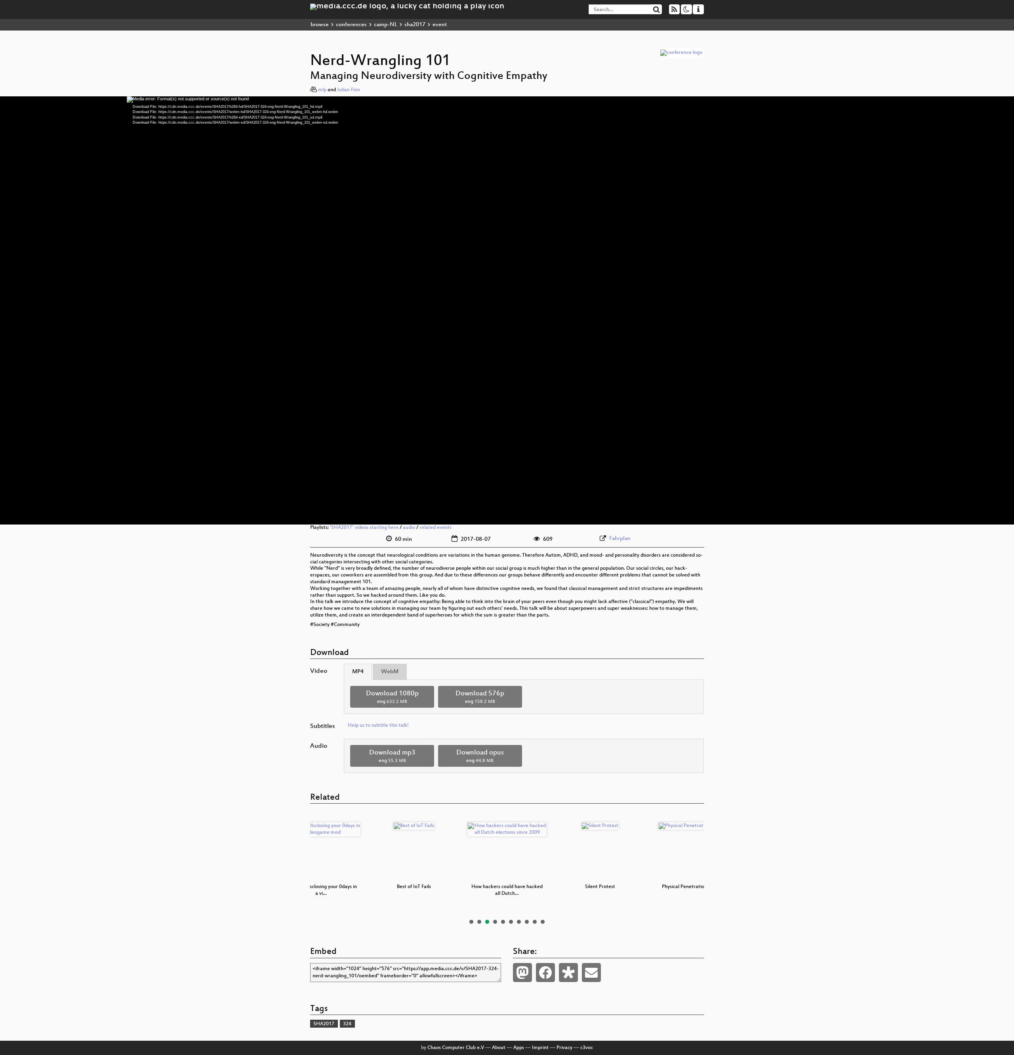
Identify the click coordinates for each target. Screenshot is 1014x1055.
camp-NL (385, 24)
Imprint (540, 1048)
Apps (518, 1048)
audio (409, 527)
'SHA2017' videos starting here (364, 527)
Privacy (564, 1048)
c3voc (586, 1048)
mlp (322, 90)
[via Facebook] (545, 972)
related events (435, 527)
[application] (507, 310)
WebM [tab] (389, 671)
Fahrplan (620, 538)
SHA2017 (323, 1024)
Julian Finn (348, 90)
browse (320, 24)
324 (347, 1024)
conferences (351, 24)
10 (543, 922)
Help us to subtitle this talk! (378, 725)
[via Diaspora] (568, 972)
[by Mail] (591, 972)
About (498, 1048)
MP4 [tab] (358, 671)
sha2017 (414, 24)
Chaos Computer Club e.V (455, 1048)
